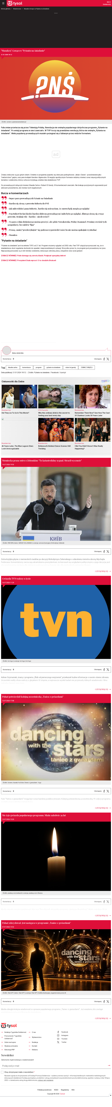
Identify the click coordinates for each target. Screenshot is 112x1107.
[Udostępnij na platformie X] (108, 359)
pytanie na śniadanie (53, 367)
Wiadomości (17, 8)
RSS (73, 1090)
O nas (34, 1032)
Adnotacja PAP (9, 1050)
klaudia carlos (12, 367)
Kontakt (34, 1046)
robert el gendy (70, 367)
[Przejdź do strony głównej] (15, 3)
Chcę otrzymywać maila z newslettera (19, 1072)
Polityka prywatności (45, 1090)
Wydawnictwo (36, 1037)
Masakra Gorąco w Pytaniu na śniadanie (36, 8)
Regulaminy (65, 1090)
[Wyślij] (109, 1065)
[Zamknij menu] (3, 3)
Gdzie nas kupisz (10, 1042)
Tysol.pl (62, 1094)
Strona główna (5, 8)
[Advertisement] (56, 30)
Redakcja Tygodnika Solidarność (15, 1032)
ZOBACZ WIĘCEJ (87, 367)
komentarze (26, 367)
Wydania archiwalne (11, 1046)
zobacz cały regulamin (45, 1080)
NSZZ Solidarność (107, 3)
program (39, 367)
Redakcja (35, 1042)
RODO (56, 1090)
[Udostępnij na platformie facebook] (104, 359)
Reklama (35, 1050)
